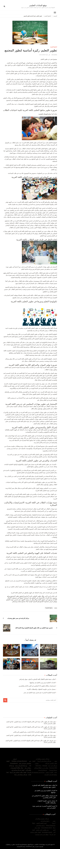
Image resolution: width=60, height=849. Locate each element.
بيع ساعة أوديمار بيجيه (21, 766)
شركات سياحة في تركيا (20, 774)
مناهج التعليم (49, 608)
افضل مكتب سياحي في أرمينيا (18, 772)
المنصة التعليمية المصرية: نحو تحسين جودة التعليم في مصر (40, 692)
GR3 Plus (38, 766)
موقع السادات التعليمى (38, 5)
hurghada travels (47, 832)
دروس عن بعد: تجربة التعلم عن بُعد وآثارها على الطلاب (30, 652)
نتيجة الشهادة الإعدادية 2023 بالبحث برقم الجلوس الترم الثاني (30, 732)
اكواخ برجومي (49, 772)
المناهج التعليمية (53, 47)
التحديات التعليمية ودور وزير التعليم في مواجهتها (43, 682)
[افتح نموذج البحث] (4, 6)
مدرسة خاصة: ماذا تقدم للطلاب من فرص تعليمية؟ (48, 665)
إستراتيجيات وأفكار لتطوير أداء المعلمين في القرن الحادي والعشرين (37, 686)
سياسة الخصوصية (21, 846)
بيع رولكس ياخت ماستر (42, 830)
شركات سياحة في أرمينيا (44, 761)
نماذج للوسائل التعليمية (45, 114)
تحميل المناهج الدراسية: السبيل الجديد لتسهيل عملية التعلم (30, 665)
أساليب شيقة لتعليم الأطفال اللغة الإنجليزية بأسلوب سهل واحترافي (37, 679)
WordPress (29, 846)
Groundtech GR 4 (46, 828)
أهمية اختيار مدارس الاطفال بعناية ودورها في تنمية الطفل (48, 652)
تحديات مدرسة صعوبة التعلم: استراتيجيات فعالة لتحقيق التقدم (11, 652)
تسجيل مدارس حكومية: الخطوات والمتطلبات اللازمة (41, 689)
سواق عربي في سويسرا (42, 834)
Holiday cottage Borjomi (19, 761)
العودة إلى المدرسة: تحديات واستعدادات (11, 666)
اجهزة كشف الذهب (41, 823)
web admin (54, 55)
